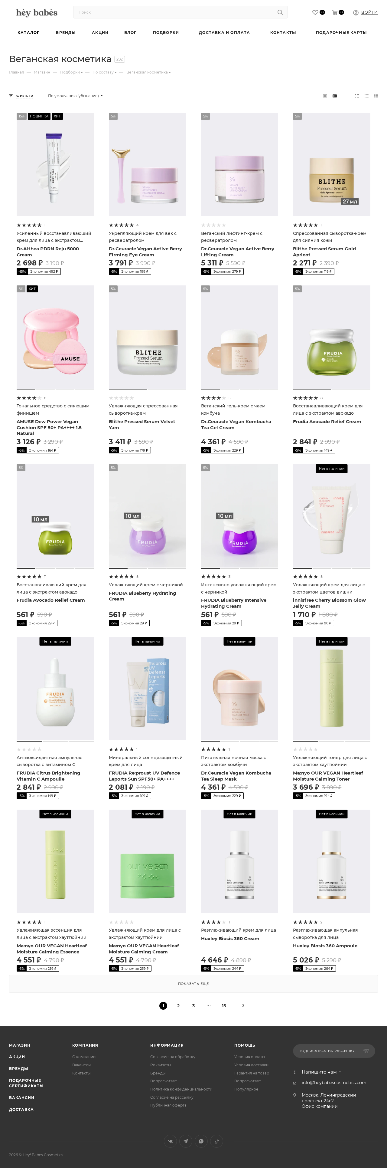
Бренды (18, 1068)
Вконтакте (170, 1141)
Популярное (246, 1089)
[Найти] (280, 12)
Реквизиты (160, 1065)
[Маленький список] (325, 95)
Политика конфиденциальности (181, 1089)
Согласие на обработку (172, 1056)
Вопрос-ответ (163, 1081)
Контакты (81, 1073)
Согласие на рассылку (172, 1097)
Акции (17, 1056)
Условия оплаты (249, 1056)
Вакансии (21, 1097)
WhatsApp (201, 1141)
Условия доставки (251, 1065)
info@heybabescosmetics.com (334, 1082)
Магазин (20, 1045)
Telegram (185, 1141)
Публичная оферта (168, 1105)
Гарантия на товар (251, 1073)
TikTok (216, 1141)
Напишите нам (319, 1072)
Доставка (21, 1109)
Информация (167, 1045)
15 (224, 1005)
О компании (84, 1056)
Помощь (244, 1045)
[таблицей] (376, 95)
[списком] (367, 95)
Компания (85, 1045)
